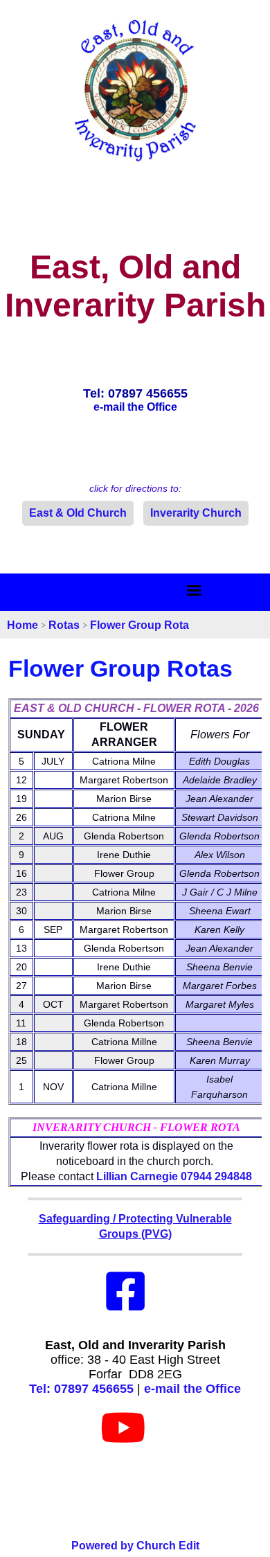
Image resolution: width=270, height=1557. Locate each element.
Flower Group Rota (139, 625)
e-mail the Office (192, 1389)
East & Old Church (78, 513)
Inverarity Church (196, 513)
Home (22, 625)
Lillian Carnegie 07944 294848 (174, 1176)
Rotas (64, 625)
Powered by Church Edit (135, 1545)
